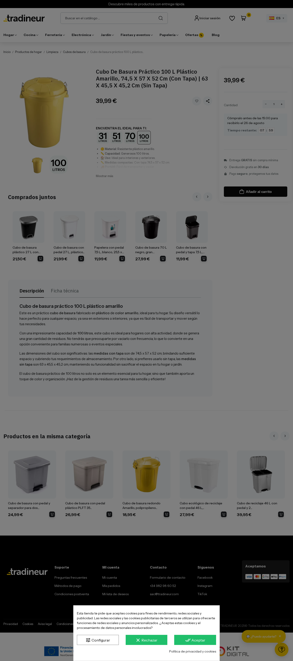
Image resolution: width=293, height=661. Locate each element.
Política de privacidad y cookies (192, 651)
